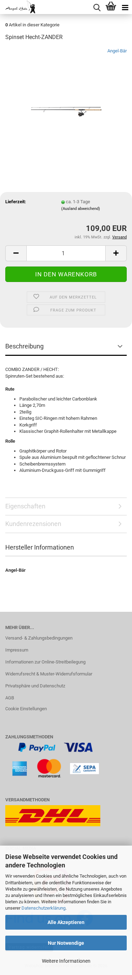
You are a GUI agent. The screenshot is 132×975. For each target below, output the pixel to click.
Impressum (16, 650)
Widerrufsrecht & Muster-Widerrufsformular (48, 673)
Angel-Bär (117, 50)
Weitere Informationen (66, 961)
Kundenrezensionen (33, 523)
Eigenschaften (25, 506)
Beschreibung (24, 346)
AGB (9, 697)
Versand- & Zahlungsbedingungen (39, 638)
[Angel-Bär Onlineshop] (17, 7)
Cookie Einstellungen (26, 708)
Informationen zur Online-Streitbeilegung (45, 662)
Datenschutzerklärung (43, 908)
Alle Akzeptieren (66, 922)
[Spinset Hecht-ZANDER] (66, 100)
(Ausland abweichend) (80, 208)
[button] (15, 253)
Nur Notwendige (66, 943)
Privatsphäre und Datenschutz (35, 685)
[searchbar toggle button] (97, 7)
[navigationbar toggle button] (125, 7)
